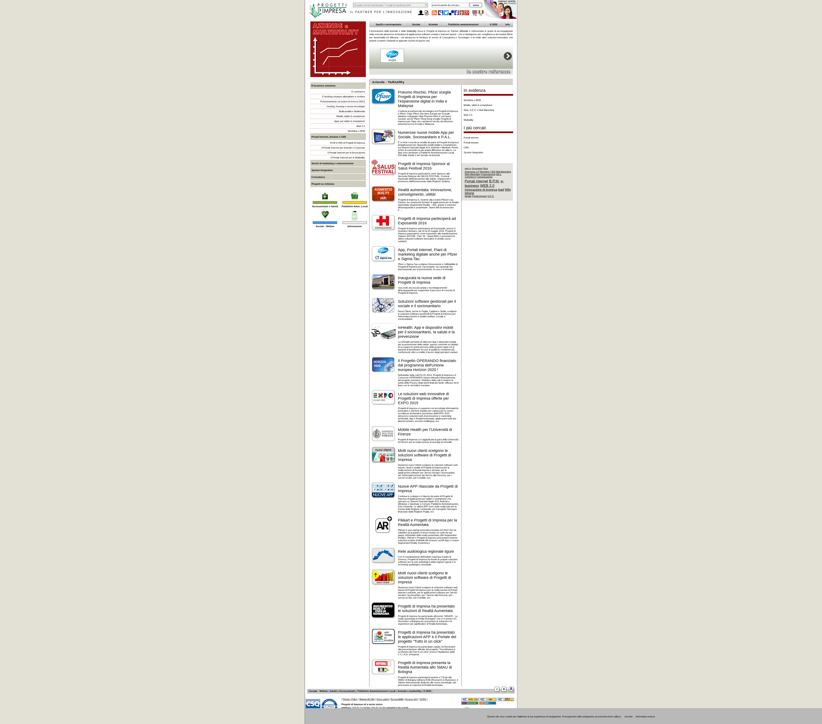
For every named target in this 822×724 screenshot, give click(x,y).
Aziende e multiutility (409, 691)
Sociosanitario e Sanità (325, 206)
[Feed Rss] (487, 704)
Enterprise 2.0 (472, 171)
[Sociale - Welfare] (325, 214)
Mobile (468, 196)
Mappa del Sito (367, 699)
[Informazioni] (354, 214)
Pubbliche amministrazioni (463, 24)
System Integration (322, 170)
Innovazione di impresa (481, 189)
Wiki (508, 189)
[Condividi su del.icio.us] (451, 15)
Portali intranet (471, 142)
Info (507, 24)
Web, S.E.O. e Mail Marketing (479, 110)
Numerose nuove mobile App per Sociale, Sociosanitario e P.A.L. (426, 134)
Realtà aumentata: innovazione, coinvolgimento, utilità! (425, 192)
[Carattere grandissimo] (512, 692)
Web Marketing (472, 174)
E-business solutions (323, 85)
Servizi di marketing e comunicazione (332, 163)
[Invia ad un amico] (421, 15)
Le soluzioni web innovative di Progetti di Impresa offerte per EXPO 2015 (423, 398)
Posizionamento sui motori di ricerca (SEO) (342, 101)
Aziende (433, 24)
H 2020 (493, 24)
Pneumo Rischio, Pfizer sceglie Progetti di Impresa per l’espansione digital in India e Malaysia (424, 99)
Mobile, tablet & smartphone (350, 116)
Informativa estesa (645, 716)
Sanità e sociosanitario (388, 24)
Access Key (411, 699)
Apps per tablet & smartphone (349, 121)
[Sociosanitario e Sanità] (325, 194)
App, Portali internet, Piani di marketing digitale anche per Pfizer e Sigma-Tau (427, 254)
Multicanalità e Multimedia (352, 111)
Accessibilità (397, 699)
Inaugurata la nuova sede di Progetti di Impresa (421, 280)
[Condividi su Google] (467, 15)
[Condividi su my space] (441, 15)
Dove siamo (383, 699)
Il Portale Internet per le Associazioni (346, 152)
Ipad (501, 189)
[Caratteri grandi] (505, 692)
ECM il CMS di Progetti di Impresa (347, 143)
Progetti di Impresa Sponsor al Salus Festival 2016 (424, 166)
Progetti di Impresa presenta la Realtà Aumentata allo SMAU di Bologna (425, 667)
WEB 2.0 (487, 185)
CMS (466, 147)
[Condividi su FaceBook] (456, 15)
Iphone (469, 193)
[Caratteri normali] (497, 692)
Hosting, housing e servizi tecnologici (346, 106)
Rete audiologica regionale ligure (426, 551)
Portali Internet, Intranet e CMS (328, 137)
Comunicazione (485, 177)
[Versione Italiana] (481, 15)
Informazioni (354, 226)
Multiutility (469, 120)
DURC (423, 699)
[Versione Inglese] (474, 15)
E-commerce (358, 91)
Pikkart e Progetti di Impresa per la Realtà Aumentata (427, 522)
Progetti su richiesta (322, 184)
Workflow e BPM (356, 131)
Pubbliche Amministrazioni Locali (376, 691)
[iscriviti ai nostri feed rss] (434, 15)
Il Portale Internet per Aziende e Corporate (343, 147)
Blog (485, 168)
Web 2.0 (360, 126)
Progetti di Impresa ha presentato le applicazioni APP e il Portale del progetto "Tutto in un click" (427, 637)
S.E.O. (490, 196)
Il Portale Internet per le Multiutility (348, 157)
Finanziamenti (488, 174)
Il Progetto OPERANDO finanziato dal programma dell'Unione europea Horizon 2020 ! (427, 365)
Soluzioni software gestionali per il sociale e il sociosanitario (427, 303)
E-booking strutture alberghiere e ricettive (343, 96)
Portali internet (471, 137)
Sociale (416, 24)
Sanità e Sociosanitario (343, 691)
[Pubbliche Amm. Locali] (354, 194)
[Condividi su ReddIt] (462, 15)
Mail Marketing (503, 171)
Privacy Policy (350, 699)
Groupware (477, 168)
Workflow (485, 171)
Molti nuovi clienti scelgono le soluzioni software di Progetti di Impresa (424, 455)
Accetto (629, 716)
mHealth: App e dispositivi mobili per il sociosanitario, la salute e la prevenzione (426, 332)
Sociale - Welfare (325, 226)
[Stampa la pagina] (426, 15)
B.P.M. (494, 181)
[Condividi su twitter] (446, 15)
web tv (468, 168)
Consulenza (318, 177)
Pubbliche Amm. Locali (355, 206)
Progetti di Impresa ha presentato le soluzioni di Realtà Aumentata (426, 608)
